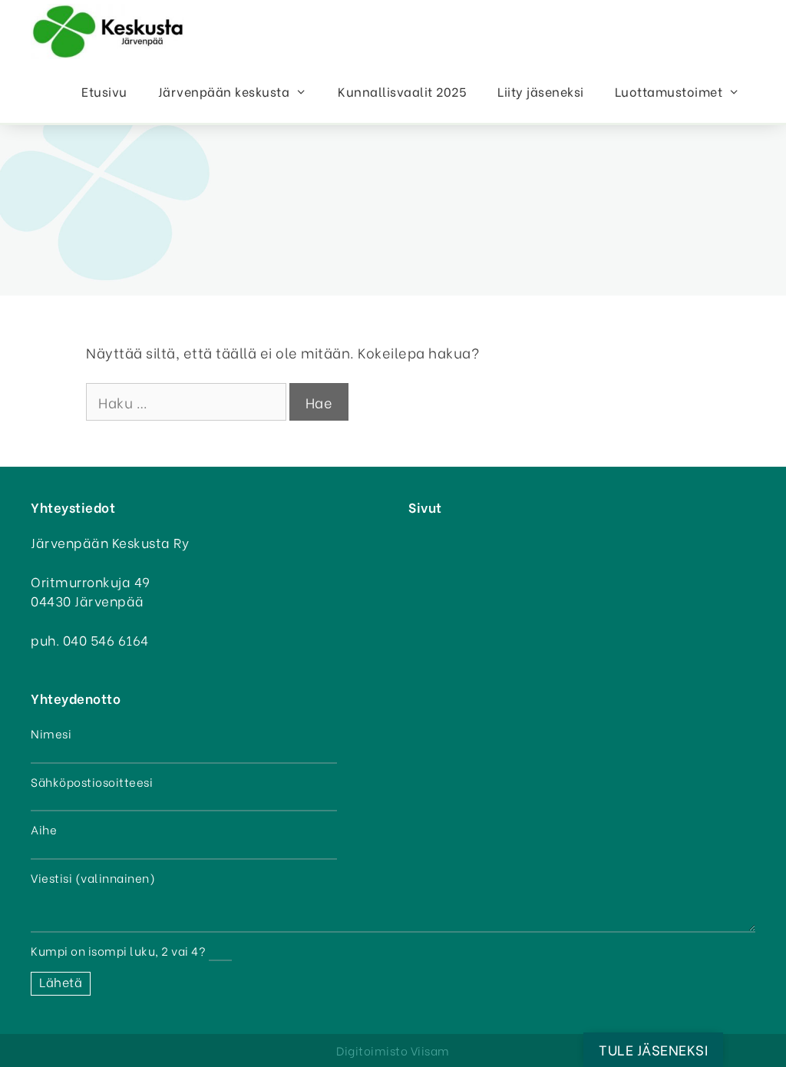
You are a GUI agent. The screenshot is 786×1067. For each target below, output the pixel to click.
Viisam (430, 1050)
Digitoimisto (372, 1050)
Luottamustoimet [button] (669, 91)
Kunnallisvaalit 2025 (402, 91)
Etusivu (104, 91)
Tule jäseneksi (653, 1049)
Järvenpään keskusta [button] (224, 91)
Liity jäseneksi (540, 91)
